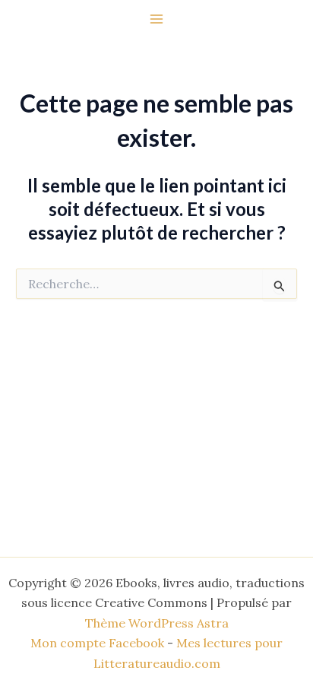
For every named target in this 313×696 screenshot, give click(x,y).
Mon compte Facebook (97, 642)
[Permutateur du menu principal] (156, 19)
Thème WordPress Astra (157, 623)
